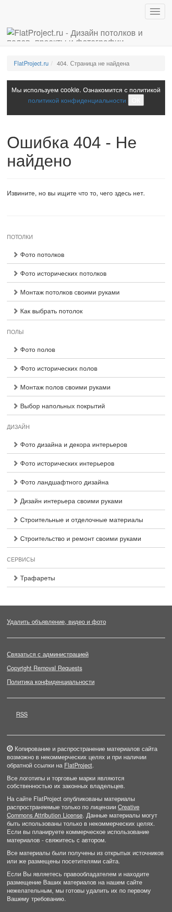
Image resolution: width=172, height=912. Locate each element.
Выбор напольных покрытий (61, 405)
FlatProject (78, 765)
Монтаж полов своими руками (64, 386)
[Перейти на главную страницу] (86, 34)
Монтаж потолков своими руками (69, 291)
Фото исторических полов (57, 368)
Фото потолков (41, 254)
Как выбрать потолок (50, 310)
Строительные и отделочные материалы (80, 519)
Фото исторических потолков (62, 273)
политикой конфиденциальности (77, 100)
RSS (22, 714)
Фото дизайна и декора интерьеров (72, 444)
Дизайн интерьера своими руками (70, 500)
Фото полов (36, 349)
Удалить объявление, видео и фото (56, 621)
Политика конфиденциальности (50, 682)
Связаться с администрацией (48, 654)
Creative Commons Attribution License (73, 811)
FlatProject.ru (31, 63)
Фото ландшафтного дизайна (63, 481)
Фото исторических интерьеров (66, 462)
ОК (136, 100)
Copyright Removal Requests (44, 668)
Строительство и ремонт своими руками (79, 538)
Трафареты (36, 577)
